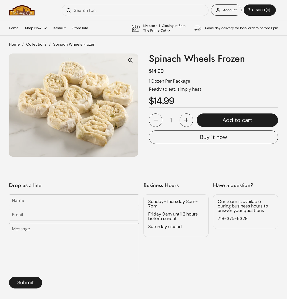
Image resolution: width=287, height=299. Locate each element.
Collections (36, 44)
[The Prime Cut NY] (22, 10)
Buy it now (213, 137)
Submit (25, 282)
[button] (260, 10)
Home (14, 44)
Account (230, 10)
